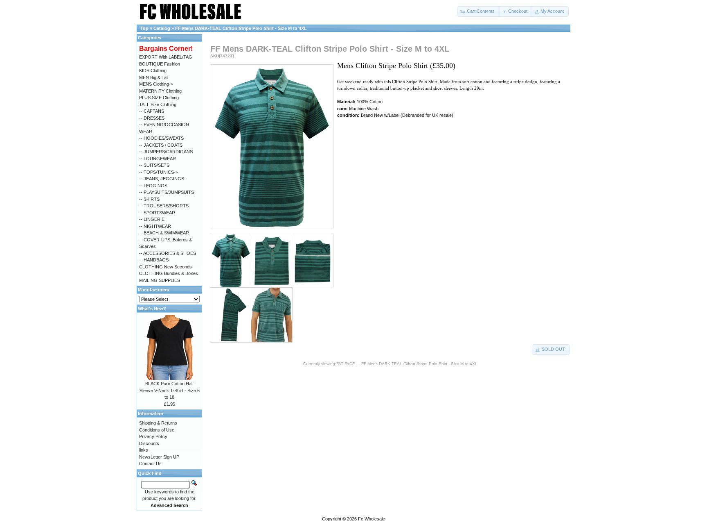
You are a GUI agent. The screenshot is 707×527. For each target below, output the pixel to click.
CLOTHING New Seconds (165, 266)
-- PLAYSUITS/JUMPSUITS (166, 192)
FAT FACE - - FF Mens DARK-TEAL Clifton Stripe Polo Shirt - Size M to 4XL (406, 363)
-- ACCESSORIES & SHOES (167, 253)
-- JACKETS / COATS (160, 145)
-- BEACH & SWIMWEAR (164, 232)
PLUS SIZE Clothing (159, 97)
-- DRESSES (151, 118)
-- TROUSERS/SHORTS (164, 205)
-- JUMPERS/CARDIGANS (166, 151)
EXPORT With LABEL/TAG (165, 57)
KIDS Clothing (153, 70)
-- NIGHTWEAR (155, 226)
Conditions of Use (156, 429)
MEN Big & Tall (153, 77)
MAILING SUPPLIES (159, 280)
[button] (478, 11)
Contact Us (150, 463)
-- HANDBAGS (154, 259)
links (143, 449)
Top (144, 28)
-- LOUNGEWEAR (157, 158)
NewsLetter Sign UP (159, 456)
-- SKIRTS (149, 199)
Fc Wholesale (371, 518)
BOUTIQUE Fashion (159, 63)
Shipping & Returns (158, 422)
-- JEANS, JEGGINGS (161, 178)
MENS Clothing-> (156, 84)
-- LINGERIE (151, 219)
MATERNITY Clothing (160, 91)
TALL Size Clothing (157, 104)
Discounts (149, 443)
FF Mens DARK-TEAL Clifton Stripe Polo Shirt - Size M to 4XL (241, 28)
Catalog (161, 28)
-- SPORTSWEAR (157, 212)
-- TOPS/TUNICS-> (158, 172)
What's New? (152, 308)
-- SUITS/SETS (154, 165)
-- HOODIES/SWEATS (161, 138)
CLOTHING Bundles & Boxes (168, 273)
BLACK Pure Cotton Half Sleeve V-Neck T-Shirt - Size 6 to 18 (170, 390)
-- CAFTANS (151, 111)
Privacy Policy (153, 436)
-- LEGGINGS (153, 185)
